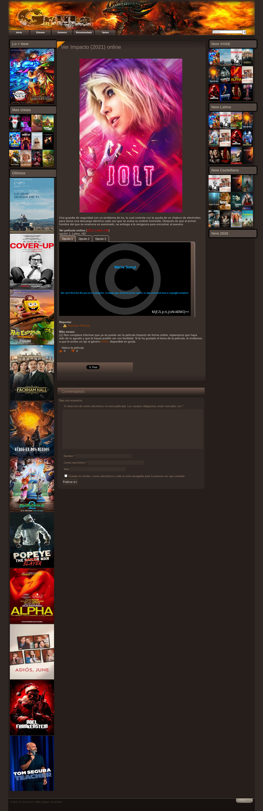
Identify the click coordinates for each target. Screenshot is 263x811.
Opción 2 (84, 238)
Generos (62, 32)
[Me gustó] (61, 351)
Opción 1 (67, 238)
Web (66, 469)
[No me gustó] (73, 351)
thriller (105, 341)
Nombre (69, 456)
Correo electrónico (75, 462)
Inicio (19, 32)
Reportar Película (78, 325)
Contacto (28, 802)
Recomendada (84, 32)
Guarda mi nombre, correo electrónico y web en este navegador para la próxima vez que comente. (127, 476)
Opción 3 (100, 238)
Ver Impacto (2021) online (91, 47)
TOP (246, 800)
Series (105, 32)
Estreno (40, 32)
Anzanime (56, 802)
